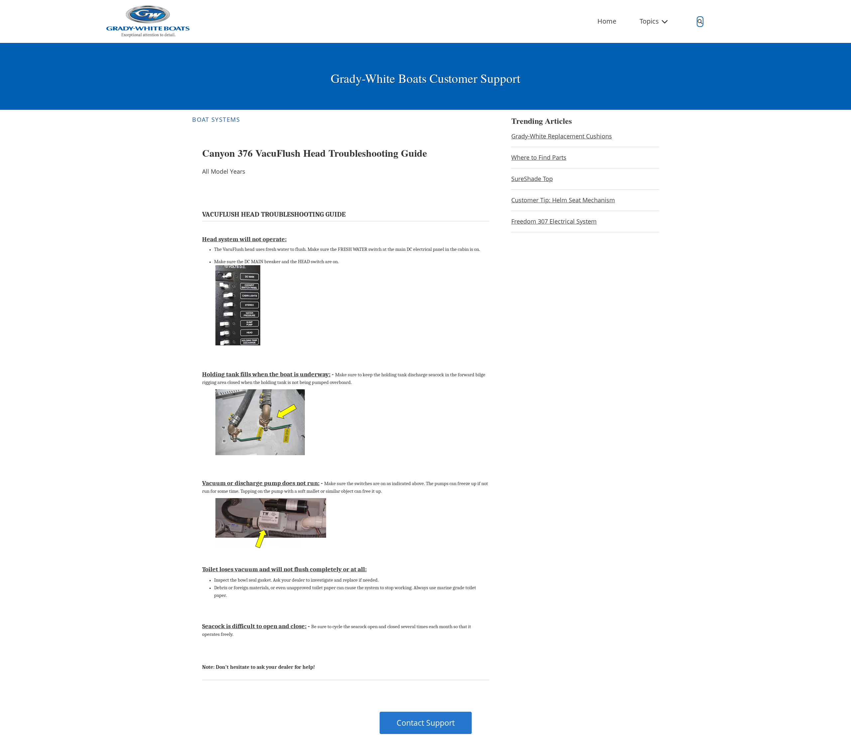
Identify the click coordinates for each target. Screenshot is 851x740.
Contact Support (426, 722)
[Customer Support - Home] (147, 21)
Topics (649, 21)
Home (606, 21)
